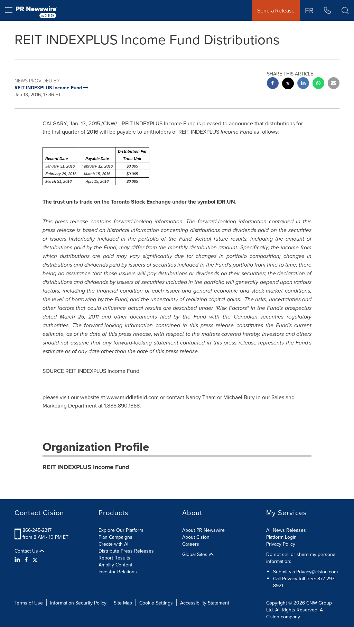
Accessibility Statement (204, 602)
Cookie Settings (156, 602)
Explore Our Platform (121, 530)
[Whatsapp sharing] (318, 84)
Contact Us (27, 550)
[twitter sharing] (288, 84)
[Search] (345, 10)
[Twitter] (35, 559)
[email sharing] (333, 84)
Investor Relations (118, 571)
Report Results (114, 557)
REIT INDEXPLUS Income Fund (86, 467)
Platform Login (281, 537)
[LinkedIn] (18, 559)
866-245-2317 (37, 530)
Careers (190, 543)
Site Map (123, 602)
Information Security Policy (78, 602)
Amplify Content (115, 564)
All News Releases (286, 530)
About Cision (195, 537)
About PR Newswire (203, 530)
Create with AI (113, 543)
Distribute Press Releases (126, 550)
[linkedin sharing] (303, 84)
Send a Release (276, 10)
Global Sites (195, 554)
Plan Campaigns (115, 537)
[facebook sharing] (273, 84)
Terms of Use (29, 602)
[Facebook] (26, 559)
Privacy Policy (280, 543)
